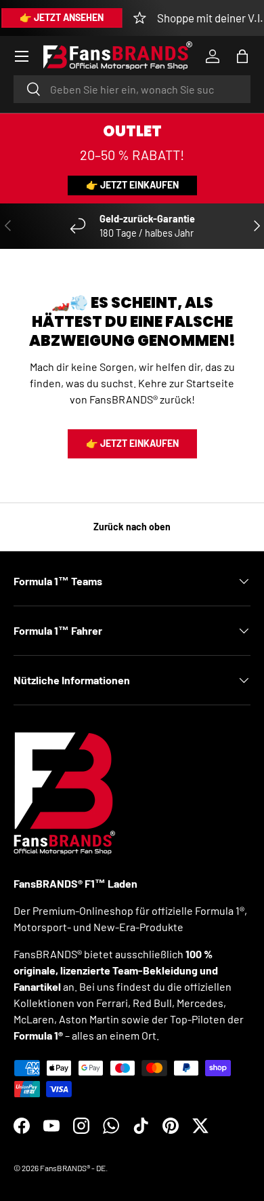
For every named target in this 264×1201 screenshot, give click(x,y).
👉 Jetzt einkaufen (132, 185)
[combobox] (132, 89)
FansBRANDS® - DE (73, 1168)
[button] (242, 56)
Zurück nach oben (132, 526)
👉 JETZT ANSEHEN (62, 17)
